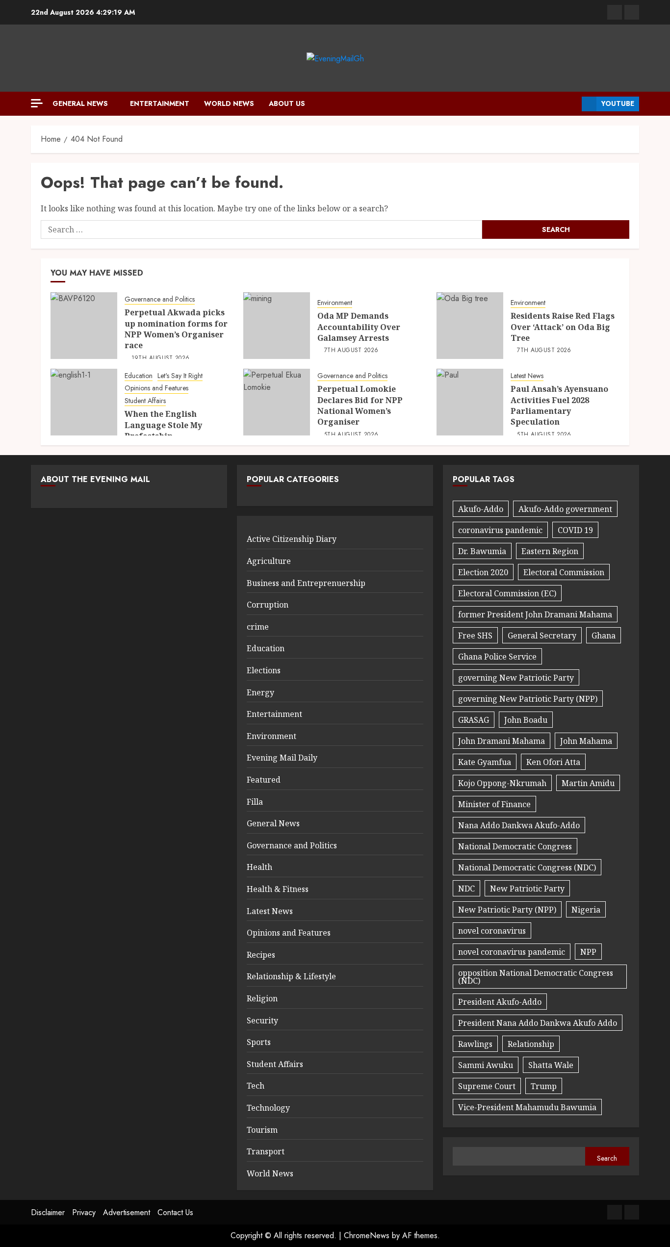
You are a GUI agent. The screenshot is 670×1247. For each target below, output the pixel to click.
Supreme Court (486, 1086)
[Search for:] (261, 229)
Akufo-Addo (480, 509)
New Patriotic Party (527, 888)
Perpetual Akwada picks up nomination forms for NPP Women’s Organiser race (176, 329)
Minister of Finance (494, 804)
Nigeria (585, 909)
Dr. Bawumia (482, 551)
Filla (255, 801)
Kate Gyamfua (484, 762)
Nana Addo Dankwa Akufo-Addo (519, 825)
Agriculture (269, 561)
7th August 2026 (351, 351)
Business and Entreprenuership (306, 583)
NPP (588, 951)
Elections (264, 670)
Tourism (262, 1129)
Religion (262, 998)
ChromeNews (366, 1235)
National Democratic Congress (515, 846)
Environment (334, 302)
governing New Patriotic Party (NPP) (527, 698)
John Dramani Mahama (501, 741)
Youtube (617, 103)
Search (607, 1158)
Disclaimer (48, 1212)
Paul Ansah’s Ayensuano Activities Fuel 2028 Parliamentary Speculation (559, 405)
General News (80, 103)
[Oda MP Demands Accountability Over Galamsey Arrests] (276, 325)
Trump (544, 1086)
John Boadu (525, 719)
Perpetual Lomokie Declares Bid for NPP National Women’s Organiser (360, 405)
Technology (268, 1107)
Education (139, 376)
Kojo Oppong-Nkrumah (502, 783)
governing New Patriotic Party (516, 677)
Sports (259, 1042)
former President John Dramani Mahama (535, 614)
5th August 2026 (351, 435)
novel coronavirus (492, 930)
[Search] (571, 104)
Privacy (84, 1212)
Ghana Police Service (497, 656)
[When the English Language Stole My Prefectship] (84, 402)
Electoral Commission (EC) (507, 593)
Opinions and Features (156, 388)
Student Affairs (145, 401)
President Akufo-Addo (499, 1001)
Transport (265, 1151)
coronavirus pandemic (500, 530)
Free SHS (475, 635)
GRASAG (473, 719)
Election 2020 (483, 572)
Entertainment (159, 103)
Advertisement (126, 1212)
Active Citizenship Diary (291, 539)
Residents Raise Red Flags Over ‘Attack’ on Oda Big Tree (563, 326)
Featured (264, 779)
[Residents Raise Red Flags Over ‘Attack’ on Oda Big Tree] (470, 325)
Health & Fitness (278, 889)
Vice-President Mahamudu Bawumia (527, 1107)
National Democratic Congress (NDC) (527, 867)
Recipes (261, 954)
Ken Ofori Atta (553, 762)
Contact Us (175, 1212)
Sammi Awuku (485, 1065)
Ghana (604, 635)
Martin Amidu (588, 783)
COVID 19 (575, 530)
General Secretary (542, 635)
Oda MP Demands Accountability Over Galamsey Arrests (358, 326)
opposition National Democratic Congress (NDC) (535, 976)
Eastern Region (549, 551)
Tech (255, 1085)
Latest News (527, 376)
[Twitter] (631, 12)
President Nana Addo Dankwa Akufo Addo (537, 1023)
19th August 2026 (160, 358)
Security (262, 1020)
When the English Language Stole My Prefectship (163, 424)
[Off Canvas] (37, 103)
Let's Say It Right (180, 376)
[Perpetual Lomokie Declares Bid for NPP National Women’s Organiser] (276, 402)
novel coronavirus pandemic (511, 951)
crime (258, 626)
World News (229, 103)
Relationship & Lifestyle (291, 976)
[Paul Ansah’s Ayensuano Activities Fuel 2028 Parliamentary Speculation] (470, 402)
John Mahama (586, 741)
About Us (287, 103)
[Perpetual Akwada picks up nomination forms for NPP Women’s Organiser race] (84, 325)
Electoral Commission (563, 572)
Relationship (531, 1044)
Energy (260, 692)
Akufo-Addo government (565, 509)
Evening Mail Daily (282, 757)
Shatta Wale (550, 1065)
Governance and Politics (160, 299)
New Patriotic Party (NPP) (507, 909)
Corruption (267, 604)
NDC (466, 888)
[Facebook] (614, 12)
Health (259, 867)
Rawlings (475, 1044)
